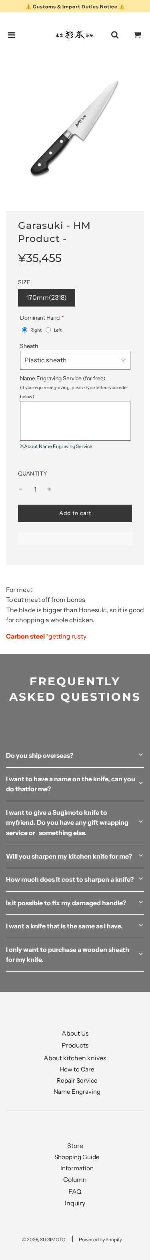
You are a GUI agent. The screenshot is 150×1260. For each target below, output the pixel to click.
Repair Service (77, 1080)
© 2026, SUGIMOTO (43, 1239)
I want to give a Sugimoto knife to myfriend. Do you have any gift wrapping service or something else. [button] (67, 822)
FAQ (75, 1191)
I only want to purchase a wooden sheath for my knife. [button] (67, 954)
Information (77, 1168)
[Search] (114, 35)
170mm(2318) (46, 297)
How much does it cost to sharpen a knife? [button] (70, 879)
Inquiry (75, 1203)
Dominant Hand (40, 317)
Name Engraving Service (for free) (74, 387)
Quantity (32, 473)
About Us (75, 1033)
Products (75, 1045)
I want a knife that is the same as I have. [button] (64, 926)
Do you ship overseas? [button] (39, 755)
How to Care (77, 1069)
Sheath (29, 346)
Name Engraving (77, 1091)
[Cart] (137, 35)
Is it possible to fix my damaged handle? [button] (66, 903)
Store (75, 1146)
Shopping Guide (77, 1157)
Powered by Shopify (100, 1239)
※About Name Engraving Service (56, 446)
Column (75, 1179)
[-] (21, 489)
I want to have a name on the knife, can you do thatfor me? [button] (70, 784)
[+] (49, 489)
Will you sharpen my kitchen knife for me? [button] (69, 856)
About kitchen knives (75, 1058)
